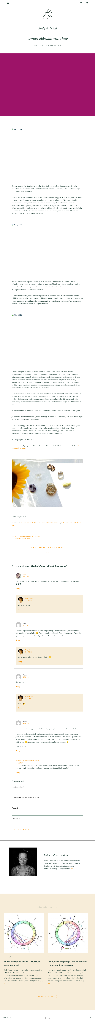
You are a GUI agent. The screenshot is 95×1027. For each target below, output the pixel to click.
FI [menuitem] (76, 2)
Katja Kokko (47, 18)
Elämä (23, 523)
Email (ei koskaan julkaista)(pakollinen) (26, 797)
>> (72, 869)
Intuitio (30, 523)
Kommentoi (16, 818)
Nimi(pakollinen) (18, 787)
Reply (18, 589)
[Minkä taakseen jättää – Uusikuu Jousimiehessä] (24, 933)
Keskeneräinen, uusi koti (24, 538)
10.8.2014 (26, 677)
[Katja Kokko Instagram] (49, 1018)
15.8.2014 (19, 763)
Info (90, 1018)
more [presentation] (40, 996)
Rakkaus (57, 523)
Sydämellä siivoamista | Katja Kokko (27, 760)
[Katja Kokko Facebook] (45, 1018)
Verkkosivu (15, 808)
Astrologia (8, 957)
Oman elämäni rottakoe (43, 523)
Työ (62, 523)
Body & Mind (47, 28)
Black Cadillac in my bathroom (27, 536)
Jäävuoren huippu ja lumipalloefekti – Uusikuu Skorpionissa (67, 963)
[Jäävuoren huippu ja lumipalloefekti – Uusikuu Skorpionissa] (68, 933)
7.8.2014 (26, 576)
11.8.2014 (26, 724)
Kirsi (24, 574)
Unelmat (68, 523)
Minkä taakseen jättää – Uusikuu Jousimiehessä (22, 963)
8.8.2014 (28, 652)
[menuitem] (76, 2)
